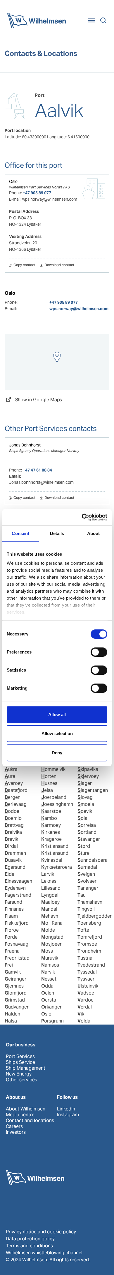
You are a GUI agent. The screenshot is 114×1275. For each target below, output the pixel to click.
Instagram (68, 1115)
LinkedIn (66, 1109)
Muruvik (49, 958)
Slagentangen (92, 790)
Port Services (20, 1056)
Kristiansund (54, 853)
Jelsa (47, 790)
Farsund (13, 902)
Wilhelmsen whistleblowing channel (44, 1253)
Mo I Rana (52, 923)
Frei (9, 965)
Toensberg (89, 923)
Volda (83, 1021)
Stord (83, 846)
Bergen (12, 797)
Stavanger (88, 839)
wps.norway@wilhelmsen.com (78, 308)
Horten (48, 776)
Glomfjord (16, 993)
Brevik (11, 839)
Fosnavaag (16, 944)
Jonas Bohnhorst (25, 445)
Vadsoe (85, 993)
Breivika (13, 832)
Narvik (48, 972)
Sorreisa (86, 825)
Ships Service (20, 1062)
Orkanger (51, 1007)
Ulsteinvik (87, 986)
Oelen (47, 993)
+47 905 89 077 (37, 192)
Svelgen (86, 874)
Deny (57, 752)
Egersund (15, 867)
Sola (82, 818)
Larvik (47, 874)
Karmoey (51, 825)
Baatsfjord (16, 790)
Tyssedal (87, 972)
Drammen (15, 853)
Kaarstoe (51, 811)
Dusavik (13, 860)
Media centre (20, 1115)
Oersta (48, 1000)
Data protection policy (30, 1239)
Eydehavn (15, 888)
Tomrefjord (89, 937)
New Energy (19, 1074)
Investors (16, 1132)
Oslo (13, 181)
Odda (47, 986)
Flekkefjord (17, 923)
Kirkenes (50, 832)
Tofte (83, 930)
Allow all (57, 714)
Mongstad (52, 937)
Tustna (84, 958)
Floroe (12, 930)
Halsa (11, 1021)
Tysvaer (85, 979)
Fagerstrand (18, 895)
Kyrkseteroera (56, 867)
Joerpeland (53, 797)
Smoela (85, 804)
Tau (81, 895)
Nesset (48, 979)
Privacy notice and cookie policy (41, 1232)
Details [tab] (57, 533)
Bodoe (12, 811)
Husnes (49, 783)
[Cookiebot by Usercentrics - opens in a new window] (82, 517)
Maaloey (50, 902)
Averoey (14, 783)
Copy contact (24, 265)
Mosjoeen (52, 944)
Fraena (12, 951)
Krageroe (51, 839)
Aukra (11, 769)
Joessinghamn (57, 804)
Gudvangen (17, 1007)
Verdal (84, 1007)
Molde (48, 930)
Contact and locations (30, 1121)
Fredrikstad (17, 958)
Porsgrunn (52, 1021)
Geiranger (15, 979)
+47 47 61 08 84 (37, 470)
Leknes (48, 881)
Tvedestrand (91, 965)
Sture (83, 853)
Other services (21, 1080)
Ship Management (25, 1068)
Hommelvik (53, 769)
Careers (14, 1126)
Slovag (85, 797)
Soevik (84, 811)
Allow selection (57, 733)
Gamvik (13, 972)
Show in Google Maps (38, 400)
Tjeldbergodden (95, 916)
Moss (47, 951)
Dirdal (11, 846)
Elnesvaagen (18, 881)
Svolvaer (86, 881)
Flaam (11, 916)
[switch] (99, 652)
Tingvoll (86, 909)
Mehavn (49, 916)
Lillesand (51, 888)
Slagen (85, 783)
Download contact (59, 265)
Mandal (49, 909)
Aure (10, 776)
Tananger (87, 888)
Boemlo (13, 818)
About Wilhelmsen (25, 1109)
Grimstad (15, 1000)
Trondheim (89, 951)
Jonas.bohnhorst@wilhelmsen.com (41, 482)
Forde (11, 937)
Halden (12, 1014)
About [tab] (93, 533)
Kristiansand (54, 846)
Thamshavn (89, 902)
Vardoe (85, 1000)
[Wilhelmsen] (36, 20)
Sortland (86, 832)
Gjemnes (14, 986)
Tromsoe (87, 944)
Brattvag (14, 825)
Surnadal (87, 867)
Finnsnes (14, 909)
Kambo (49, 818)
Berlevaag (16, 804)
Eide (9, 874)
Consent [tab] (20, 533)
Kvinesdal (51, 860)
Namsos (50, 965)
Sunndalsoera (92, 860)
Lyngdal (49, 895)
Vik (80, 1014)
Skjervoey (88, 776)
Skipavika (87, 769)
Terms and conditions (29, 1246)
